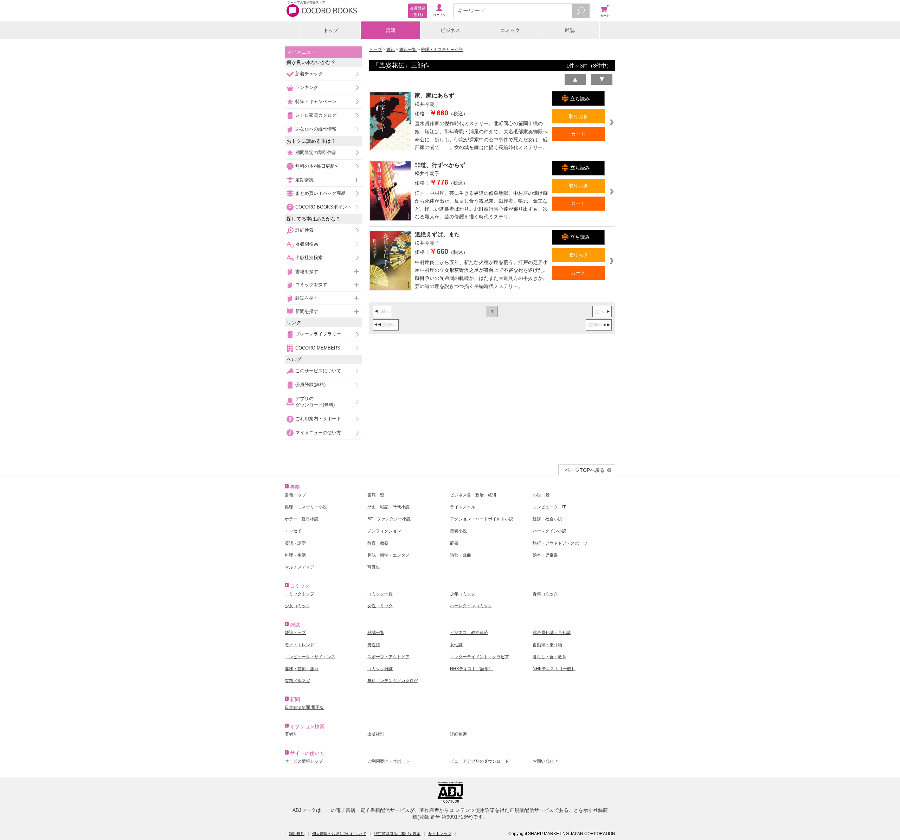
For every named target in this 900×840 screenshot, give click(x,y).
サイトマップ (439, 834)
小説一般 (541, 495)
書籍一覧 (408, 49)
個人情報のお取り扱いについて (339, 834)
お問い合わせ (545, 761)
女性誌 (456, 644)
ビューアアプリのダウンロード (479, 761)
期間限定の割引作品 (315, 152)
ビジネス (450, 30)
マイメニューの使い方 (318, 432)
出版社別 (375, 734)
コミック (510, 30)
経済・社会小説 (547, 519)
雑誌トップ (295, 632)
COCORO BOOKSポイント (323, 207)
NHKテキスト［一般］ (554, 668)
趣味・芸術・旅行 (302, 668)
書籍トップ (295, 495)
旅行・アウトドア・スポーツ (560, 543)
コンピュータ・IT (549, 507)
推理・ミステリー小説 (442, 49)
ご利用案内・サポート (318, 418)
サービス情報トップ (304, 761)
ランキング (306, 87)
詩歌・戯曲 (460, 555)
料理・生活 (295, 555)
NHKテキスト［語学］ (471, 668)
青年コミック (545, 593)
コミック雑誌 (380, 668)
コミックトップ (299, 593)
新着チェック (309, 73)
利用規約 (296, 834)
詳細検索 (304, 230)
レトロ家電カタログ (315, 115)
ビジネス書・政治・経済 (473, 495)
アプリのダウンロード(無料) (315, 402)
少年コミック (462, 593)
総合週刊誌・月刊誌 (552, 632)
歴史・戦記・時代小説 (388, 507)
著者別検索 (306, 243)
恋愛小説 (458, 530)
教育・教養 (377, 543)
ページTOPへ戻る (585, 470)
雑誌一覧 (375, 632)
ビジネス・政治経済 (469, 632)
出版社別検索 (309, 257)
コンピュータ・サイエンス (310, 656)
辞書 (454, 543)
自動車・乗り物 (547, 644)
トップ (330, 30)
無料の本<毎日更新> (316, 166)
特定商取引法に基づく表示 (397, 834)
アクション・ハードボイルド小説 (481, 519)
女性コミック (380, 605)
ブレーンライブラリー (318, 333)
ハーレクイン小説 (549, 530)
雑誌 (570, 30)
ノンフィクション (384, 530)
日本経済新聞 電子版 (304, 707)
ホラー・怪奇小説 (302, 519)
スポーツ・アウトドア (388, 656)
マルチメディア (299, 567)
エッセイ (293, 530)
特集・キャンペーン (315, 101)
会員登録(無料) (310, 384)
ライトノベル (462, 507)
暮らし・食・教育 (549, 656)
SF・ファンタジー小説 (389, 519)
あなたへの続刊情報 (315, 129)
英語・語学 (295, 543)
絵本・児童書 (545, 555)
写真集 (373, 567)
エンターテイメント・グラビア (479, 656)
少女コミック (297, 605)
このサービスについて (318, 370)
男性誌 (373, 644)
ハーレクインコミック (471, 605)
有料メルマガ (297, 680)
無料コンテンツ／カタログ (392, 680)
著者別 (291, 734)
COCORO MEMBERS (317, 348)
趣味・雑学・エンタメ (388, 555)
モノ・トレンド (299, 644)
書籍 (391, 30)
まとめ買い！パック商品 (320, 193)
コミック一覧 (380, 593)
